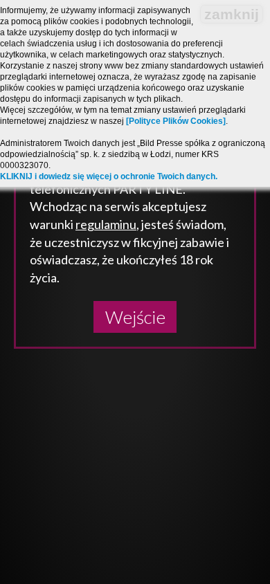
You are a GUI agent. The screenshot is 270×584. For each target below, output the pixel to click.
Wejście (135, 317)
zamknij (231, 14)
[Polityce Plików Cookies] (176, 121)
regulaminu (105, 224)
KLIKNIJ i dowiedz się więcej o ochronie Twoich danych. (108, 176)
